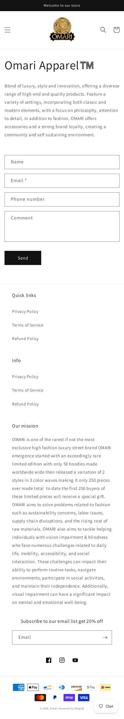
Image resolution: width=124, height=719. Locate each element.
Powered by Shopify (71, 708)
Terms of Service (28, 325)
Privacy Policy (25, 311)
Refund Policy (25, 338)
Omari (54, 708)
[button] (7, 29)
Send (23, 258)
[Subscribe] (105, 637)
